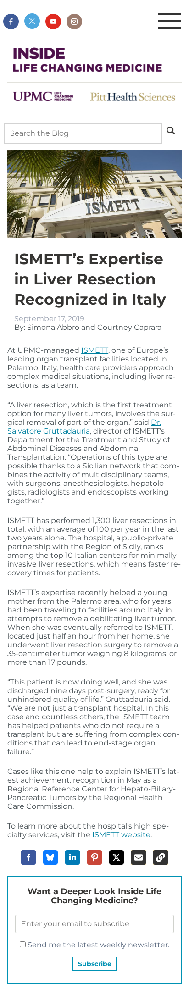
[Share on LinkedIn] (72, 857)
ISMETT (94, 350)
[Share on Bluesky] (50, 857)
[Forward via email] (138, 857)
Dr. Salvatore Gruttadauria (84, 426)
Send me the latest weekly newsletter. (97, 944)
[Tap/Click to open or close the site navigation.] (169, 22)
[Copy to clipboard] (160, 857)
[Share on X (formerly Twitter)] (116, 857)
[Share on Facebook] (28, 857)
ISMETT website (121, 834)
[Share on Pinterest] (94, 857)
